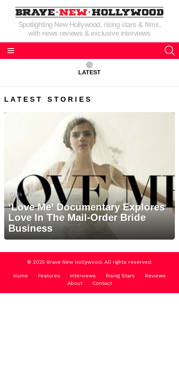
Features (49, 276)
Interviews (83, 276)
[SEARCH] (170, 50)
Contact (102, 283)
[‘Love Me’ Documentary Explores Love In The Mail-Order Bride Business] (89, 176)
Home (20, 276)
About (74, 283)
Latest (89, 72)
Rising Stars (120, 276)
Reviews (155, 276)
